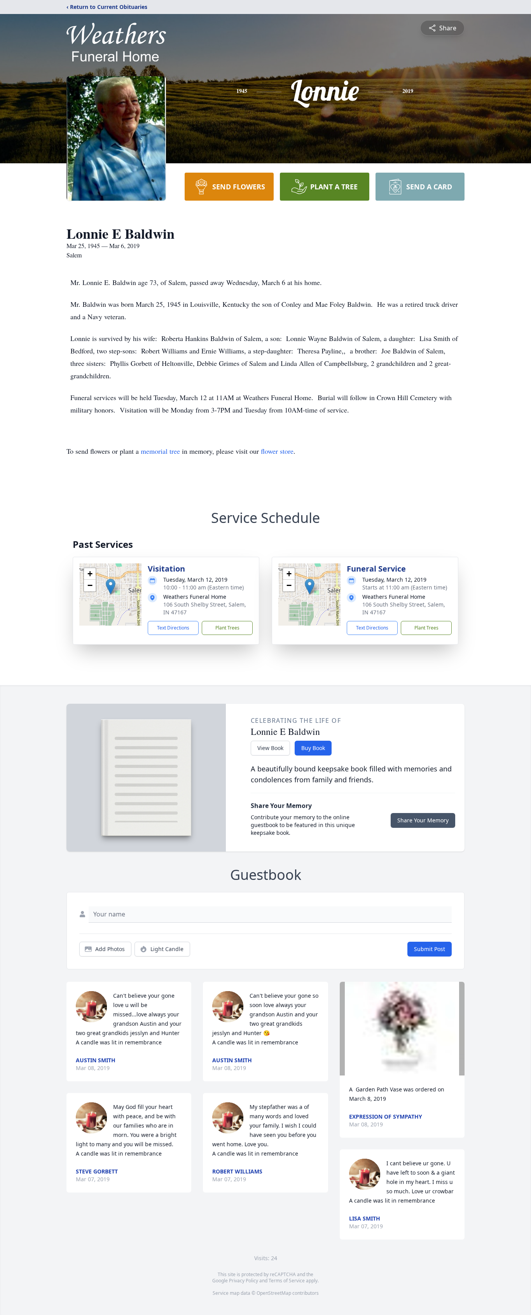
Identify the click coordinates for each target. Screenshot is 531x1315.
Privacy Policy (243, 1280)
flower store (277, 451)
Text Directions (173, 627)
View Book (270, 748)
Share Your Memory (423, 820)
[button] (110, 587)
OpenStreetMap (274, 1293)
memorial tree (160, 451)
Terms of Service (287, 1280)
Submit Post (429, 949)
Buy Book (313, 748)
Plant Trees (227, 627)
